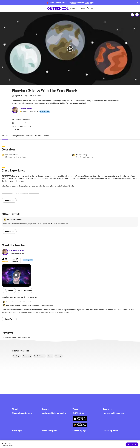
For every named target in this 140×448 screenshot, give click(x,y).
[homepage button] (57, 8)
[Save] (137, 15)
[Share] (132, 15)
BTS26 (73, 3)
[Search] (87, 8)
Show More (9, 200)
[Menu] (92, 8)
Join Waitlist (132, 444)
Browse (72, 8)
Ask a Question (26, 290)
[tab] (5, 135)
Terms (87, 3)
